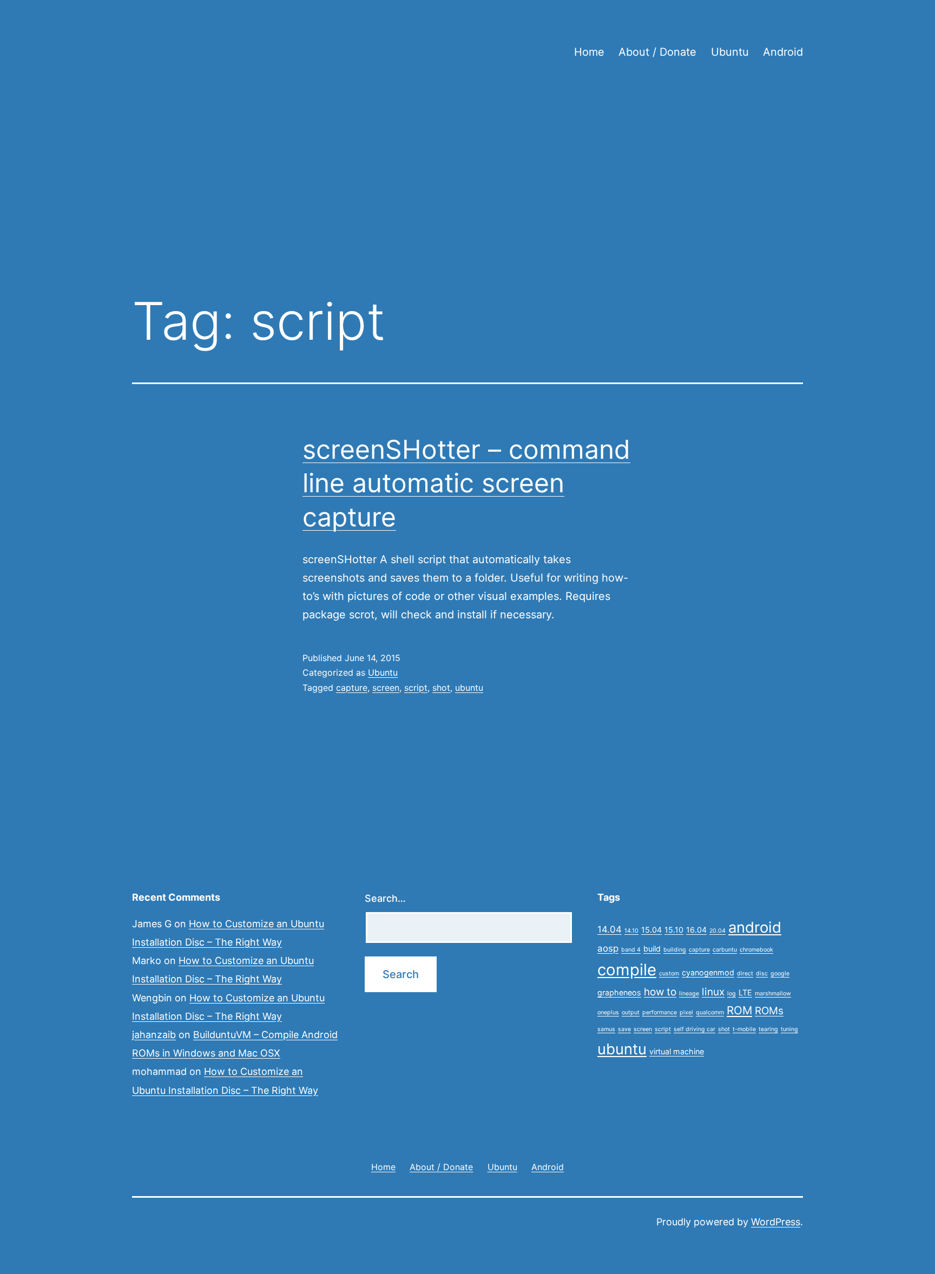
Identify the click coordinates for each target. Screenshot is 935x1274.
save (624, 1029)
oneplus (608, 1012)
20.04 (717, 930)
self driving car (694, 1029)
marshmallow (773, 993)
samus (606, 1029)
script (415, 687)
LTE (745, 992)
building (674, 949)
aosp (607, 948)
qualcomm (710, 1012)
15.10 (673, 929)
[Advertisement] (467, 195)
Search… (385, 898)
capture (351, 687)
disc (762, 973)
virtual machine (676, 1051)
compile (626, 969)
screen (385, 687)
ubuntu (469, 687)
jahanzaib (154, 1034)
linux (713, 992)
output (631, 1012)
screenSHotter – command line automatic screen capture (466, 483)
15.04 (651, 929)
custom (669, 973)
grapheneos (619, 992)
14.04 (609, 929)
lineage (689, 993)
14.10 (631, 930)
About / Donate (657, 51)
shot (441, 687)
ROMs (769, 1011)
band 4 (631, 949)
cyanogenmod (708, 972)
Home (589, 51)
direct (745, 973)
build (652, 948)
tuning (789, 1029)
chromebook (756, 949)
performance (659, 1012)
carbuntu (725, 949)
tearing (768, 1029)
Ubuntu (730, 51)
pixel (686, 1012)
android (754, 927)
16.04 (696, 929)
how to (660, 992)
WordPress (775, 1221)
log (731, 993)
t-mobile (744, 1029)
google (780, 973)
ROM (739, 1010)
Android (783, 51)
